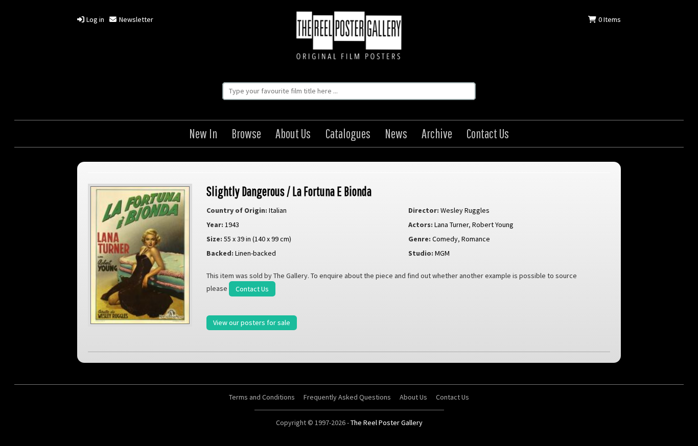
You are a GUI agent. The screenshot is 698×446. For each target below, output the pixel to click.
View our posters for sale (251, 322)
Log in (94, 19)
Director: (423, 210)
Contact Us (488, 133)
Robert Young (493, 224)
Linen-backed (255, 253)
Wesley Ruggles (465, 210)
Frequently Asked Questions (347, 397)
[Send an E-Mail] (686, 423)
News (396, 133)
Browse (246, 133)
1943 (232, 224)
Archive (437, 133)
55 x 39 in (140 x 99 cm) (257, 238)
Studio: (420, 253)
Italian (278, 210)
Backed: (220, 253)
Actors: (420, 224)
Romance (475, 238)
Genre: (419, 238)
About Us (293, 133)
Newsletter (135, 19)
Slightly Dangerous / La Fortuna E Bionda (288, 191)
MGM (442, 253)
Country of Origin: (236, 210)
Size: (214, 238)
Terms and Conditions (262, 397)
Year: (214, 224)
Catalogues (347, 133)
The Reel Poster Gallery (349, 36)
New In (203, 133)
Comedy (445, 238)
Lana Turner (451, 224)
